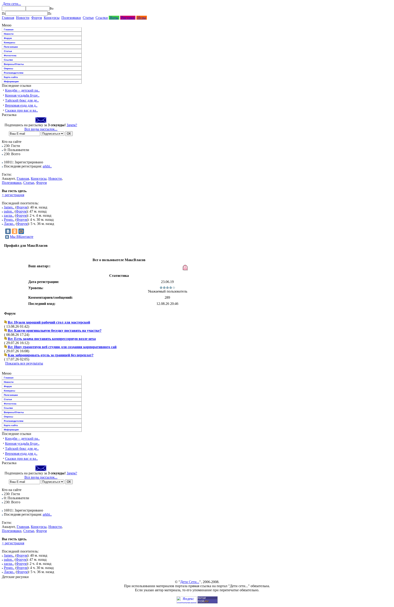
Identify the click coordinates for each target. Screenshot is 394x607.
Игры (141, 18)
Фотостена (10, 55)
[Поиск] (3, 13)
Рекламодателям (13, 73)
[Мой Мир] (21, 231)
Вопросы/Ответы (14, 64)
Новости (22, 18)
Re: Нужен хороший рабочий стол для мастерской (49, 322)
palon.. (9, 211)
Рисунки (128, 18)
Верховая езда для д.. (21, 105)
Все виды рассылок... (40, 129)
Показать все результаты (24, 363)
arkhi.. (47, 166)
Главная (8, 18)
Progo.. (9, 219)
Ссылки (102, 18)
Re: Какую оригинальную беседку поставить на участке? (54, 330)
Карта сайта (11, 77)
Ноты (114, 18)
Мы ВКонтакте (21, 237)
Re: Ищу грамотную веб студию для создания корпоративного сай (62, 347)
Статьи (88, 18)
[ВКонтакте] (8, 231)
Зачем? (72, 125)
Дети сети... (11, 4)
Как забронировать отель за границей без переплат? (50, 355)
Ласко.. (9, 224)
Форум (36, 18)
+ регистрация (13, 195)
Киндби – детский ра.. (22, 90)
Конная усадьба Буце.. (22, 95)
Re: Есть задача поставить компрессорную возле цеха (52, 339)
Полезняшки (71, 18)
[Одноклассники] (14, 231)
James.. (9, 207)
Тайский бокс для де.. (22, 100)
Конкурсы (52, 18)
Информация (11, 81)
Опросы (8, 68)
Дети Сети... (189, 582)
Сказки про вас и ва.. (21, 110)
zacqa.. (9, 215)
